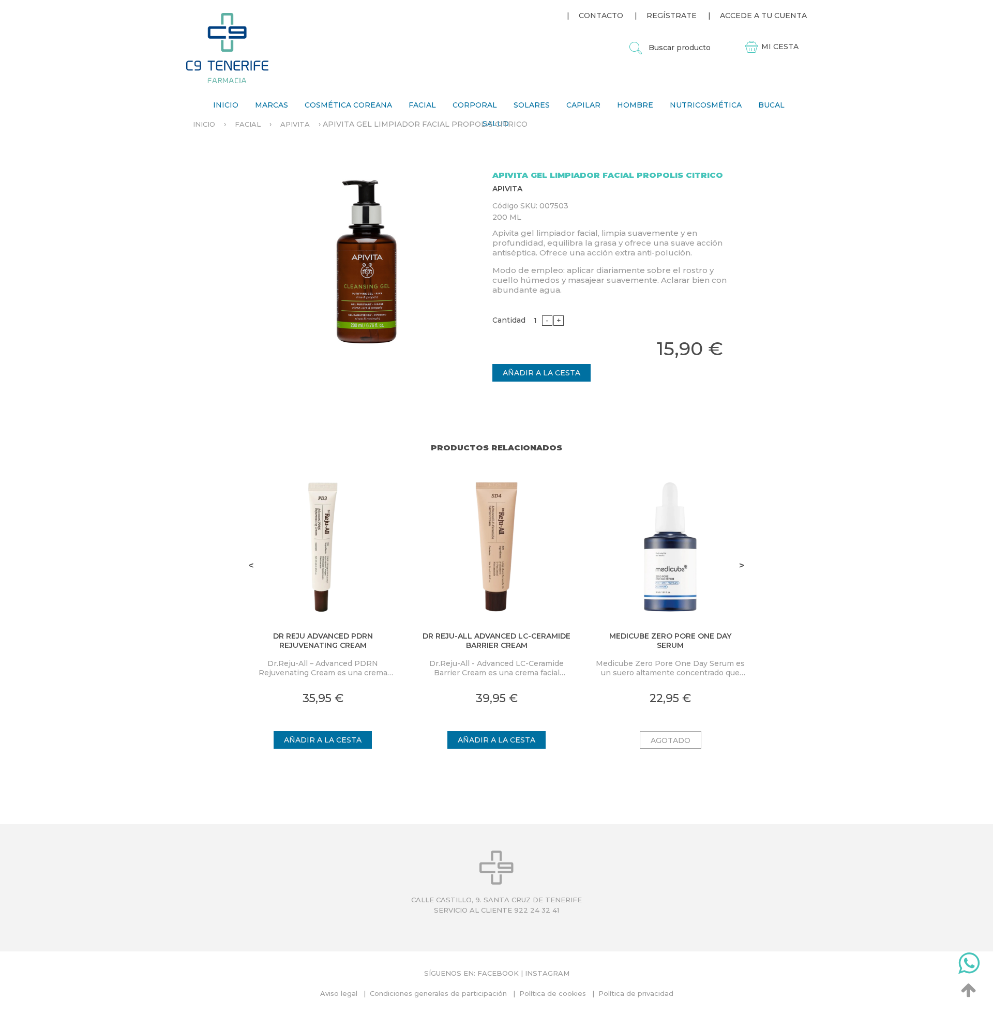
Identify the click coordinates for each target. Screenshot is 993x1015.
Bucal (771, 105)
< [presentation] (251, 565)
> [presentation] (742, 565)
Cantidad (508, 320)
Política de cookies (552, 993)
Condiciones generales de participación (438, 993)
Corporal (475, 105)
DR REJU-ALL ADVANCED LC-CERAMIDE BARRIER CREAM (496, 640)
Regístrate (671, 15)
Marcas (271, 105)
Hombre (635, 105)
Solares (532, 105)
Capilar (583, 105)
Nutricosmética (706, 105)
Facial (422, 105)
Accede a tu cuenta (763, 15)
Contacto (601, 15)
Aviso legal (338, 993)
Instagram (547, 973)
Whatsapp (969, 965)
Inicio (225, 105)
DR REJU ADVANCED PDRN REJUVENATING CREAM (323, 640)
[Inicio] (227, 48)
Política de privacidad (635, 993)
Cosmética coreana (348, 105)
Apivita (295, 124)
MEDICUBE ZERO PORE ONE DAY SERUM (670, 640)
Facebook (498, 973)
